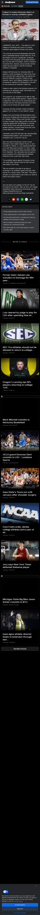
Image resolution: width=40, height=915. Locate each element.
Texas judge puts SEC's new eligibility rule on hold (19, 214)
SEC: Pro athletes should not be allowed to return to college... (19, 348)
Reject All (20, 909)
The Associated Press (8, 17)
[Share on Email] (26, 199)
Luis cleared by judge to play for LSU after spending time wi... (20, 314)
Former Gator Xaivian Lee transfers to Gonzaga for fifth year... (18, 278)
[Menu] (2, 2)
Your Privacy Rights (20, 912)
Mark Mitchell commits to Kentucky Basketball (16, 421)
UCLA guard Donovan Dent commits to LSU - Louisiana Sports (17, 457)
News (21, 6)
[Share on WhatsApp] (22, 199)
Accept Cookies (20, 905)
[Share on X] (9, 199)
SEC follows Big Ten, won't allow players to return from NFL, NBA (19, 228)
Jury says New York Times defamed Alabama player (17, 566)
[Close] (36, 885)
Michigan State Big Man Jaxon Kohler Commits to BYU (19, 600)
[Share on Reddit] (13, 199)
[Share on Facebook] (17, 199)
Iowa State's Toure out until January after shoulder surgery (19, 493)
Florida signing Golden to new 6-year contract (18, 211)
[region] (20, 899)
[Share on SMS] (30, 199)
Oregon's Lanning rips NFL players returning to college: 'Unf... (18, 385)
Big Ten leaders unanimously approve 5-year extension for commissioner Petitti (17, 223)
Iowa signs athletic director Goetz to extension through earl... (17, 637)
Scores (14, 6)
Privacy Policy (18, 901)
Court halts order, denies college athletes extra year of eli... (18, 530)
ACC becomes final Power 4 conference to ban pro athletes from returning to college (19, 218)
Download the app (32, 2)
